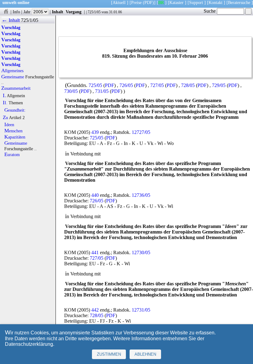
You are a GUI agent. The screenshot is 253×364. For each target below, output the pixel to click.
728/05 (188, 85)
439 (95, 132)
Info (16, 11)
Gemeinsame (12, 76)
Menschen (13, 130)
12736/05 (141, 195)
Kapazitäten (14, 136)
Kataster (176, 2)
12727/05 (141, 132)
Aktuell (119, 2)
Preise (136, 2)
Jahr (27, 11)
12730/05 (141, 252)
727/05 (157, 85)
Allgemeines (12, 70)
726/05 (126, 85)
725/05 (95, 85)
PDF (109, 85)
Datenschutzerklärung (29, 344)
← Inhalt (11, 20)
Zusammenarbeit (16, 88)
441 (95, 252)
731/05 (102, 91)
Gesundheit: (15, 110)
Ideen (9, 124)
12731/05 (141, 309)
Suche (210, 11)
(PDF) (148, 2)
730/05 (71, 91)
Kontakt (215, 2)
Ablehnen (145, 354)
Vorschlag (10, 27)
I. (4, 95)
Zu (5, 117)
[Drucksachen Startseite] (5, 11)
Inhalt (57, 11)
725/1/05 (94, 12)
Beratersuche (239, 2)
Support (196, 2)
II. (5, 102)
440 (95, 195)
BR (161, 2)
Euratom (12, 154)
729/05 (219, 85)
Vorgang (73, 11)
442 (95, 309)
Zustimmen (109, 354)
